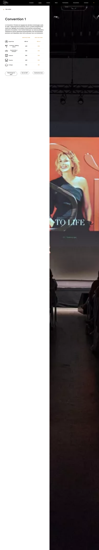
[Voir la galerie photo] (74, 275)
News (56, 2)
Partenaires (65, 2)
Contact (86, 2)
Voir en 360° (25, 72)
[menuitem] (93, 3)
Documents (76, 2)
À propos (31, 2)
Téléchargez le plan (11, 73)
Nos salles (8, 9)
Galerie (48, 2)
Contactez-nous (38, 72)
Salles (40, 2)
